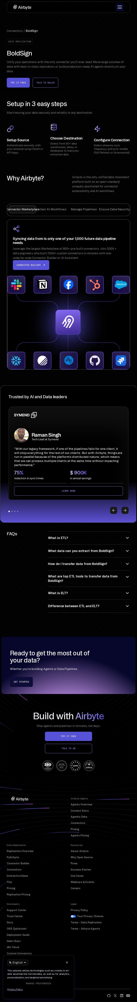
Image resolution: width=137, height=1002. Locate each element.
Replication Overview (20, 851)
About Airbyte (79, 851)
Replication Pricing (18, 894)
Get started (21, 681)
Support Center (16, 910)
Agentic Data (79, 816)
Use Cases (77, 875)
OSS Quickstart (17, 928)
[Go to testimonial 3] (15, 511)
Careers (75, 888)
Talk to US (68, 748)
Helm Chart (14, 941)
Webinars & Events (82, 882)
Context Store (80, 810)
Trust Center (15, 916)
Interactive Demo (17, 875)
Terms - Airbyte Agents (85, 928)
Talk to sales (45, 82)
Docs (10, 922)
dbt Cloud (13, 947)
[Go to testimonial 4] (17, 511)
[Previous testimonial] (113, 510)
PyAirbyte (13, 857)
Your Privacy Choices (90, 916)
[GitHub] (109, 995)
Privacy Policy (79, 910)
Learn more (68, 491)
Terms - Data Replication (86, 922)
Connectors (78, 823)
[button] (120, 7)
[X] (115, 995)
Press (74, 863)
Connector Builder (18, 863)
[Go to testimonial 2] (12, 511)
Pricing (75, 829)
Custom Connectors (19, 953)
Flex (9, 882)
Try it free (18, 82)
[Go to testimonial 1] (9, 511)
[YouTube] (128, 995)
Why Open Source (82, 857)
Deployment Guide (18, 934)
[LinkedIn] (122, 995)
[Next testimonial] (125, 510)
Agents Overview (81, 804)
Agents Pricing (80, 835)
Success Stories (81, 869)
